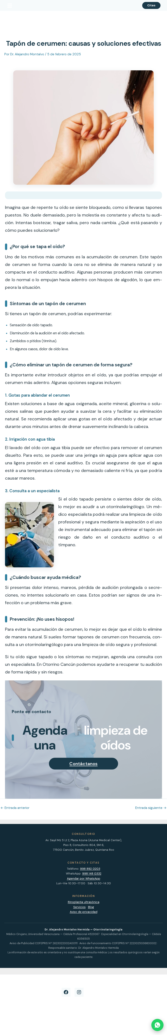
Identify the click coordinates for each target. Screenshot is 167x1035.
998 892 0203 (90, 869)
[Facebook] (66, 992)
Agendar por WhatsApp (83, 878)
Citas (151, 5)
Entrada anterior (14, 808)
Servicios (79, 907)
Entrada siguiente (151, 808)
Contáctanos (83, 763)
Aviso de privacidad (83, 912)
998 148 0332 (91, 873)
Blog (91, 907)
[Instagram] (79, 992)
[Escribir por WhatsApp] (157, 1025)
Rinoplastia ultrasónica (83, 902)
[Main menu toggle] (9, 5)
